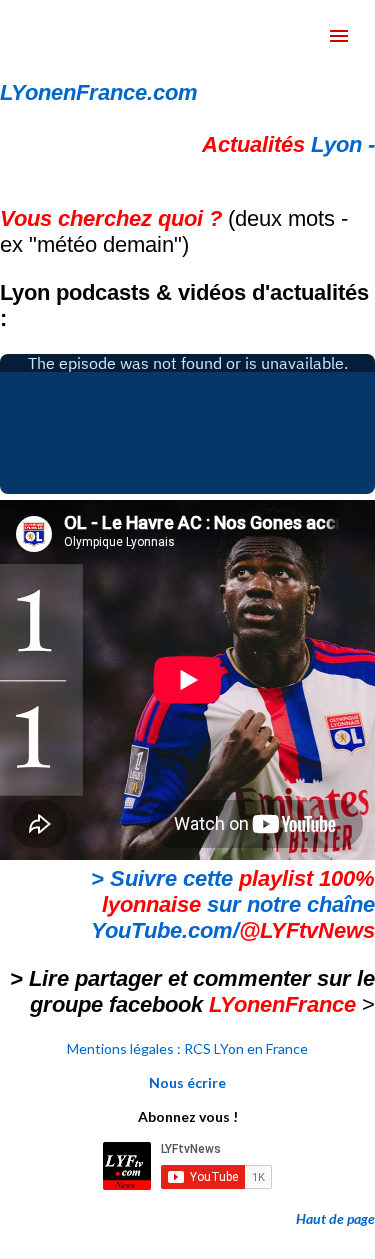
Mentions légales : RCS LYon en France (187, 1048)
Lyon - (288, 144)
